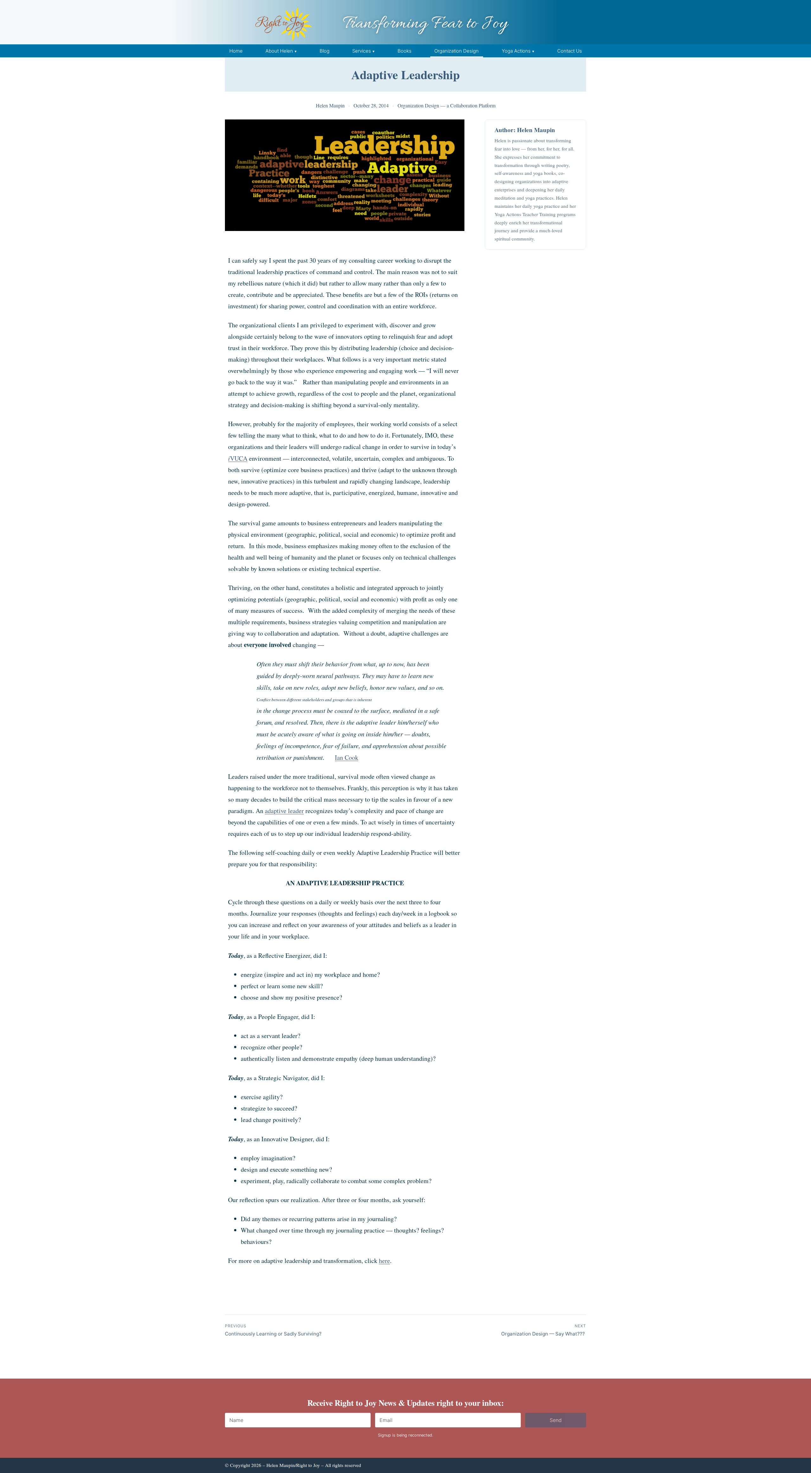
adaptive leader (284, 810)
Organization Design (456, 51)
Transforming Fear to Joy (425, 24)
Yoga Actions (516, 51)
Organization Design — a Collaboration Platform (446, 105)
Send (556, 1420)
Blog (324, 51)
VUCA (237, 458)
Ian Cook (346, 757)
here (384, 1260)
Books (405, 51)
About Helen (279, 51)
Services (361, 51)
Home (236, 51)
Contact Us (569, 51)
